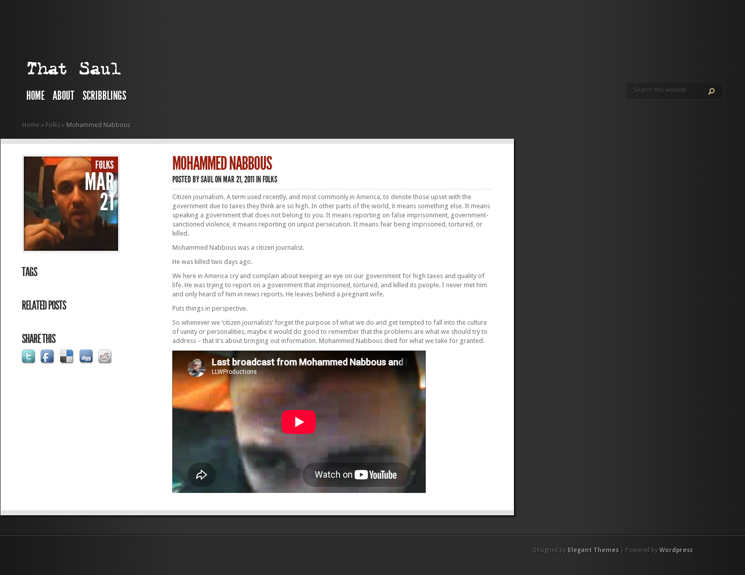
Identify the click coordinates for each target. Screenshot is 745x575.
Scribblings (104, 96)
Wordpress (676, 550)
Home (35, 96)
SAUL (207, 179)
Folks (53, 125)
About (63, 96)
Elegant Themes (593, 550)
